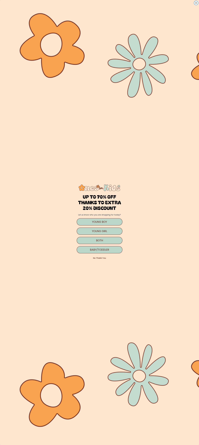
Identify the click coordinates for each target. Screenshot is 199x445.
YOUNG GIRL (99, 231)
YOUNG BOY (99, 222)
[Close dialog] (196, 3)
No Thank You (99, 258)
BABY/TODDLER (99, 250)
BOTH (99, 240)
